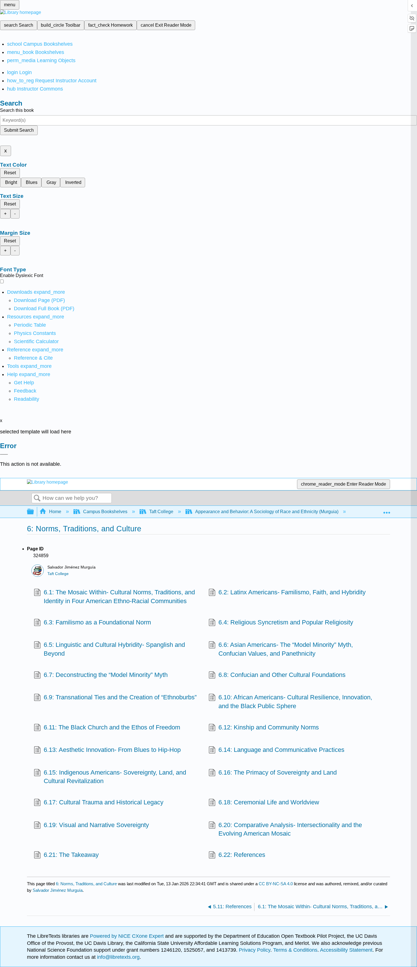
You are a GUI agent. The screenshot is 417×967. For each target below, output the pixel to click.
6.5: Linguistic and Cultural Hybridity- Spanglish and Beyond (114, 649)
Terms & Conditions (295, 950)
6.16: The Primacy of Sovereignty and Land (277, 772)
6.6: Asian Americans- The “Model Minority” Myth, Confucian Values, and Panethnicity (285, 649)
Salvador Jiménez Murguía (58, 890)
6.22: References (241, 854)
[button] (25, 391)
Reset (10, 172)
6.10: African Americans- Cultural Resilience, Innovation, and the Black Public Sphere (295, 702)
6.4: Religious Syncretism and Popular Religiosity (285, 622)
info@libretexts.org (118, 957)
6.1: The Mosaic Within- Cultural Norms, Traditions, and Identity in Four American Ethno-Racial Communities (119, 597)
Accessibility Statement (346, 950)
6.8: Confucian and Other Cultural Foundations (282, 674)
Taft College (161, 511)
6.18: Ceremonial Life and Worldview (268, 802)
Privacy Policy (254, 950)
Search (37, 498)
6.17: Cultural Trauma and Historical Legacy (103, 802)
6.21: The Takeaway (71, 854)
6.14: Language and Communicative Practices (281, 749)
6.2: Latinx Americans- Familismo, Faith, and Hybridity (292, 592)
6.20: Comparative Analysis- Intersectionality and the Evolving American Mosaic (290, 829)
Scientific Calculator (36, 341)
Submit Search (19, 130)
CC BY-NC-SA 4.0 (276, 883)
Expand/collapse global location (386, 510)
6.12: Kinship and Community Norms (268, 727)
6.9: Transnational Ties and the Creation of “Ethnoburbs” (120, 697)
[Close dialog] (4, 454)
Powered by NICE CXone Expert (127, 936)
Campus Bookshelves (105, 511)
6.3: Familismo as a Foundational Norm (97, 622)
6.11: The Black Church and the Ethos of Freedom (112, 727)
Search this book (17, 110)
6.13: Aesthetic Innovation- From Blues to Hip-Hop (112, 749)
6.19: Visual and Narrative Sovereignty (96, 824)
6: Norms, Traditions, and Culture (86, 883)
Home (55, 511)
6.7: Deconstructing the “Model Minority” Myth (106, 674)
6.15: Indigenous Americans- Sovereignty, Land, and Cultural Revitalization (115, 777)
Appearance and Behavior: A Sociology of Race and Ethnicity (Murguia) (267, 511)
